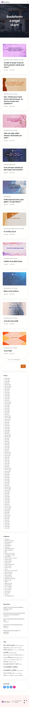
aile (4, 645)
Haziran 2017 (7, 455)
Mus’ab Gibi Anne (7, 59)
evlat (17, 649)
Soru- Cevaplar (14, 59)
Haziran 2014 (7, 509)
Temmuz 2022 (8, 402)
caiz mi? (16, 647)
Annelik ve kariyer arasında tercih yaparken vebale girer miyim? (14, 65)
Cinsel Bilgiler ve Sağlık (10, 555)
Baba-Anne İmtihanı (11, 291)
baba (19, 645)
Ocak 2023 (7, 394)
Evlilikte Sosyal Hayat (9, 564)
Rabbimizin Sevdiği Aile (10, 578)
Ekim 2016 (7, 465)
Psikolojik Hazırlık (8, 577)
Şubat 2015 (7, 496)
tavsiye (16, 673)
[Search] (23, 366)
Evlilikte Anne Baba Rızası (13, 261)
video (5, 675)
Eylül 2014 (7, 504)
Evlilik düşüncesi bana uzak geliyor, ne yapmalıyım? (14, 200)
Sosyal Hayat (8, 591)
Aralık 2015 (7, 480)
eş (22, 655)
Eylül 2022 (7, 400)
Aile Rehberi (7, 543)
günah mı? (21, 657)
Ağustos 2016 (8, 468)
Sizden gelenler (20, 670)
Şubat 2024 (7, 378)
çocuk (11, 675)
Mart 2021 (7, 424)
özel (21, 675)
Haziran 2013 (7, 515)
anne (16, 645)
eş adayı (5, 657)
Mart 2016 (7, 476)
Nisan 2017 (7, 458)
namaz (15, 661)
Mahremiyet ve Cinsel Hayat (11, 570)
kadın (13, 659)
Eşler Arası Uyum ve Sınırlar (11, 558)
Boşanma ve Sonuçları (10, 553)
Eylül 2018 (7, 439)
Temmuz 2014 (8, 507)
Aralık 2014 (7, 499)
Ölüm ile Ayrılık (8, 575)
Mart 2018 (7, 441)
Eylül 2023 (7, 383)
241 (11, 359)
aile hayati (11, 645)
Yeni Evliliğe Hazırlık (9, 596)
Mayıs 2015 (7, 491)
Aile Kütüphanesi (8, 542)
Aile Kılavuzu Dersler (9, 540)
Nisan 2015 (7, 493)
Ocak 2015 (7, 498)
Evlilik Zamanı (8, 562)
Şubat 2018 (7, 443)
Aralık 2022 (7, 395)
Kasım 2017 (7, 447)
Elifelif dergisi (7, 650)
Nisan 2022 (7, 406)
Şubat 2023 (7, 392)
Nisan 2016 (7, 474)
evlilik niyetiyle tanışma (8, 655)
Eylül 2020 (7, 433)
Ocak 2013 (7, 523)
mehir (20, 659)
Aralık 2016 (7, 461)
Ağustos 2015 (8, 487)
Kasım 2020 (7, 430)
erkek (14, 649)
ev (15, 649)
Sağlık (6, 581)
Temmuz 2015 (8, 488)
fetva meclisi (16, 657)
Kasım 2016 (7, 463)
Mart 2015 (7, 495)
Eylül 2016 (7, 466)
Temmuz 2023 (8, 386)
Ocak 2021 (7, 427)
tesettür (20, 673)
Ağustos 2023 (8, 384)
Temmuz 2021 (8, 417)
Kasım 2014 (7, 501)
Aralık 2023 (7, 380)
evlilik (6, 652)
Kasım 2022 (7, 397)
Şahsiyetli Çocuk (14, 228)
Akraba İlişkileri (8, 545)
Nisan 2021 (7, 422)
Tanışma (6, 594)
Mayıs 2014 (7, 510)
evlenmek (21, 649)
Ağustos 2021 (8, 416)
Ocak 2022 (7, 408)
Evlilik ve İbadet (8, 561)
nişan (20, 664)
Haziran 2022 (8, 403)
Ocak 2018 (7, 444)
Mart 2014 (7, 513)
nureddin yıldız (10, 666)
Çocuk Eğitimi (8, 556)
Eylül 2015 (7, 485)
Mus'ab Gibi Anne (9, 572)
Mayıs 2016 (7, 473)
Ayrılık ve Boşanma (9, 550)
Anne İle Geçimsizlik (11, 321)
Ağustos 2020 (8, 435)
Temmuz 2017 (8, 454)
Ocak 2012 (7, 528)
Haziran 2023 (8, 387)
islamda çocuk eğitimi (7, 659)
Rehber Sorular (8, 580)
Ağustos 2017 (8, 452)
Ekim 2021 (7, 413)
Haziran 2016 (7, 471)
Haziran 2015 (7, 490)
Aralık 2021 (7, 409)
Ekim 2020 (7, 432)
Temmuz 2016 (8, 469)
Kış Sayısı (17, 659)
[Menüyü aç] (27, 2)
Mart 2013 (7, 520)
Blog (6, 551)
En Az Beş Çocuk (10, 231)
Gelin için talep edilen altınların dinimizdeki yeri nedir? (13, 135)
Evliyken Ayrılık (8, 566)
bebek (22, 645)
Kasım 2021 (7, 411)
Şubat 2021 (7, 425)
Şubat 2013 (7, 521)
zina (8, 675)
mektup (5, 661)
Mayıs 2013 (7, 517)
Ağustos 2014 (8, 506)
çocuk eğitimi (16, 675)
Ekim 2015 (7, 484)
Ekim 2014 (7, 503)
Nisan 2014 (7, 512)
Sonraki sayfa (17, 359)
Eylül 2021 (7, 414)
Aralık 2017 (7, 446)
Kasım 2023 (7, 381)
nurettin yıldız (10, 670)
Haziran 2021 (7, 419)
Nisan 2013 (7, 518)
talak (13, 673)
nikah (17, 664)
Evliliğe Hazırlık (8, 559)
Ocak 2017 (7, 460)
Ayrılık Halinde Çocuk (9, 548)
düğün (20, 647)
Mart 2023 (7, 391)
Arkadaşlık (6, 164)
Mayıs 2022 (7, 405)
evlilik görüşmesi (12, 652)
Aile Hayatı (7, 539)
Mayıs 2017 (7, 457)
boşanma (6, 647)
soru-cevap (7, 673)
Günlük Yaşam (8, 567)
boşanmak (11, 647)
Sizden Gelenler (8, 584)
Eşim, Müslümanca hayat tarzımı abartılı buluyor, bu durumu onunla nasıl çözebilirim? (13, 100)
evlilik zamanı (18, 655)
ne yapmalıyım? (8, 664)
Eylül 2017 (7, 450)
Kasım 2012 (7, 526)
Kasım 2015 (7, 482)
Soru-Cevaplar (21, 59)
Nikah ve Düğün (8, 573)
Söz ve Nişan (7, 592)
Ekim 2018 (7, 438)
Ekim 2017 (7, 449)
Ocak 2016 (7, 479)
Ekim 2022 (7, 398)
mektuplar (11, 661)
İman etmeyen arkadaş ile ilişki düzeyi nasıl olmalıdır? (13, 168)
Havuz (6, 569)
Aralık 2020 (7, 428)
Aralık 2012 (7, 525)
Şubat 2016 (7, 477)
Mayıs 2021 (7, 420)
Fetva (10, 657)
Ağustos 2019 (8, 436)
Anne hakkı (8, 351)
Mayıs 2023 (7, 389)
